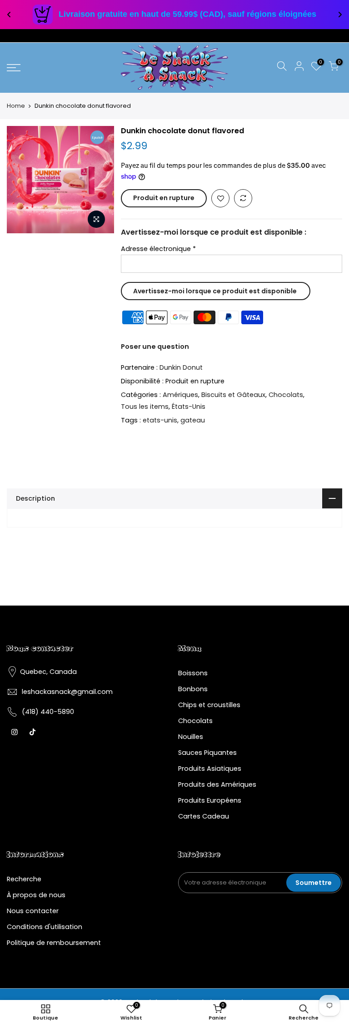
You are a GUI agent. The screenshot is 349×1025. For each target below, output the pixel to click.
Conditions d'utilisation (44, 926)
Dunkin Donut (181, 367)
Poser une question (155, 347)
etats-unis (160, 420)
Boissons (193, 673)
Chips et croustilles (209, 704)
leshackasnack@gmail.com (67, 691)
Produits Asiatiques (209, 768)
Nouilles (190, 736)
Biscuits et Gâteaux (233, 395)
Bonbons (193, 688)
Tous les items (145, 406)
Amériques (180, 395)
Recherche (24, 879)
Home (16, 106)
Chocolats (286, 395)
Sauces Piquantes (207, 752)
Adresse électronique (158, 248)
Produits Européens (209, 800)
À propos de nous (36, 894)
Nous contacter (33, 910)
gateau (192, 420)
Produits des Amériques (217, 784)
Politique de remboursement (54, 942)
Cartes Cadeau (203, 816)
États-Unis (188, 406)
